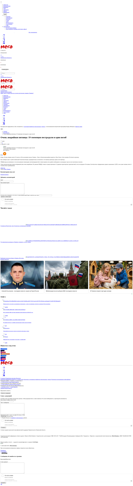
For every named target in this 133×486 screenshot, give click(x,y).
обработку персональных (17, 417)
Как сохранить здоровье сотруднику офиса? (16, 29)
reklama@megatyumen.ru (6, 388)
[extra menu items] (5, 14)
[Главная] (16, 48)
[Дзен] (4, 36)
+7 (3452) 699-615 (13, 387)
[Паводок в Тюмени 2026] (5, 70)
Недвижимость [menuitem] (9, 22)
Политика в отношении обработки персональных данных (37, 379)
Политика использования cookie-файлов (60, 379)
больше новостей (5, 259)
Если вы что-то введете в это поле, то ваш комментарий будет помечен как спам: (20, 195)
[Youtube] (4, 43)
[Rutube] (4, 41)
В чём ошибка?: (4, 461)
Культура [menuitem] (8, 19)
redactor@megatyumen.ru (15, 384)
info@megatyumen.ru (14, 382)
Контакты (18, 378)
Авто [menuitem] (7, 21)
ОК (1, 129)
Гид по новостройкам (11, 27)
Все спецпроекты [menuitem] (33, 32)
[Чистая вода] (13, 70)
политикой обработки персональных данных (34, 126)
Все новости (6, 132)
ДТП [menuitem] (4, 8)
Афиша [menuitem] (5, 11)
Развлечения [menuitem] (6, 12)
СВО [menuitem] (7, 25)
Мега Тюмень (7, 169)
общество (3, 168)
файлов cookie (78, 126)
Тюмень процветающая (6, 92)
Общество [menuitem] (5, 4)
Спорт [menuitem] (7, 20)
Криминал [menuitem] (5, 7)
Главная (5, 131)
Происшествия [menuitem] (6, 6)
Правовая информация (6, 379)
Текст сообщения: (5, 402)
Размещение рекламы (11, 378)
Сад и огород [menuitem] (9, 24)
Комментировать (5, 174)
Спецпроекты (4, 90)
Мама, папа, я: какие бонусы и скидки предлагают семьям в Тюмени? (17, 93)
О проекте (3, 378)
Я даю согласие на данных (14, 417)
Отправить (3, 427)
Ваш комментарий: (5, 182)
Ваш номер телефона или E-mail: (8, 399)
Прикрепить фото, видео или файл (13, 415)
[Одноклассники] (4, 38)
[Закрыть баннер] (1, 1)
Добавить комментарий (6, 196)
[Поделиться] (1, 484)
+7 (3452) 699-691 (5, 382)
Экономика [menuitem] (6, 9)
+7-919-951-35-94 (5, 387)
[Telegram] (4, 40)
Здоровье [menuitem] (8, 16)
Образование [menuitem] (9, 17)
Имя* (2, 180)
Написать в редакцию (5, 393)
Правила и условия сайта (17, 379)
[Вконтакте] (4, 35)
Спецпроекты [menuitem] (6, 26)
